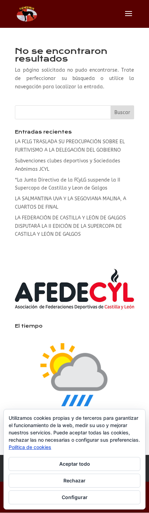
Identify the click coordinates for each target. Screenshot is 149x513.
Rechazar (74, 480)
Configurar (75, 497)
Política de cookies (30, 447)
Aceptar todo (74, 464)
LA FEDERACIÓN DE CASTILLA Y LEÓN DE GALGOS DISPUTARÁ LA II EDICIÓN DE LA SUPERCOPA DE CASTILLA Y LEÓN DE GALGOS (70, 226)
